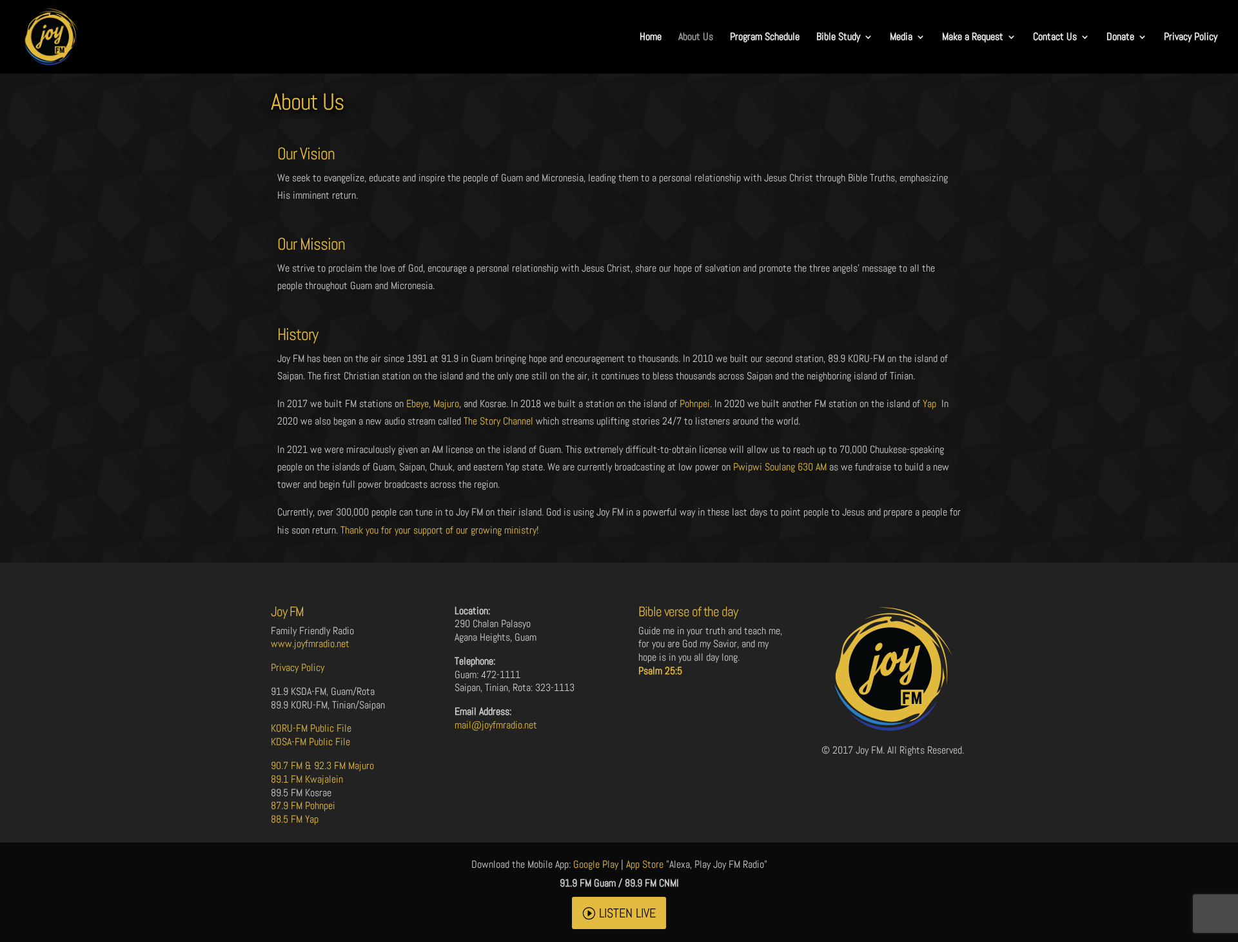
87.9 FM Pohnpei (303, 805)
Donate (1120, 37)
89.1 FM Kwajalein (307, 779)
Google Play (595, 864)
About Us (695, 37)
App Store (644, 864)
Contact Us (1055, 37)
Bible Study (838, 37)
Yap (929, 403)
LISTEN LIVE (627, 913)
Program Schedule (765, 37)
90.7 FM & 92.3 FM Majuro (322, 765)
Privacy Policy (1190, 37)
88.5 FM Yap (295, 819)
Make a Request (972, 37)
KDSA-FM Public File (310, 741)
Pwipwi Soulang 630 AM (780, 467)
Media (901, 37)
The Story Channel (498, 421)
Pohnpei (695, 403)
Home (651, 37)
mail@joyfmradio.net (496, 725)
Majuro (446, 403)
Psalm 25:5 (660, 670)
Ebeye (417, 403)
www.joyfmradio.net (310, 643)
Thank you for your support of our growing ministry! (439, 530)
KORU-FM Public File (311, 728)
